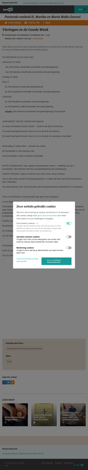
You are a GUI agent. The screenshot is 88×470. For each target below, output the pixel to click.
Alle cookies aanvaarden (54, 261)
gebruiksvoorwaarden (47, 215)
